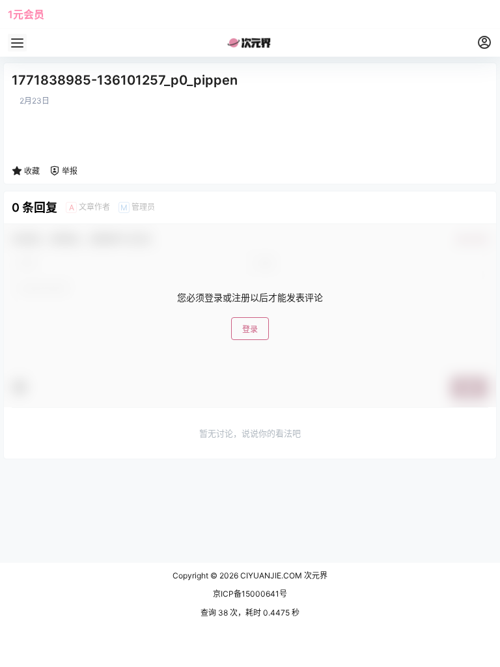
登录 (250, 329)
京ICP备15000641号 (250, 594)
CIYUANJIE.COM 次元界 (282, 575)
